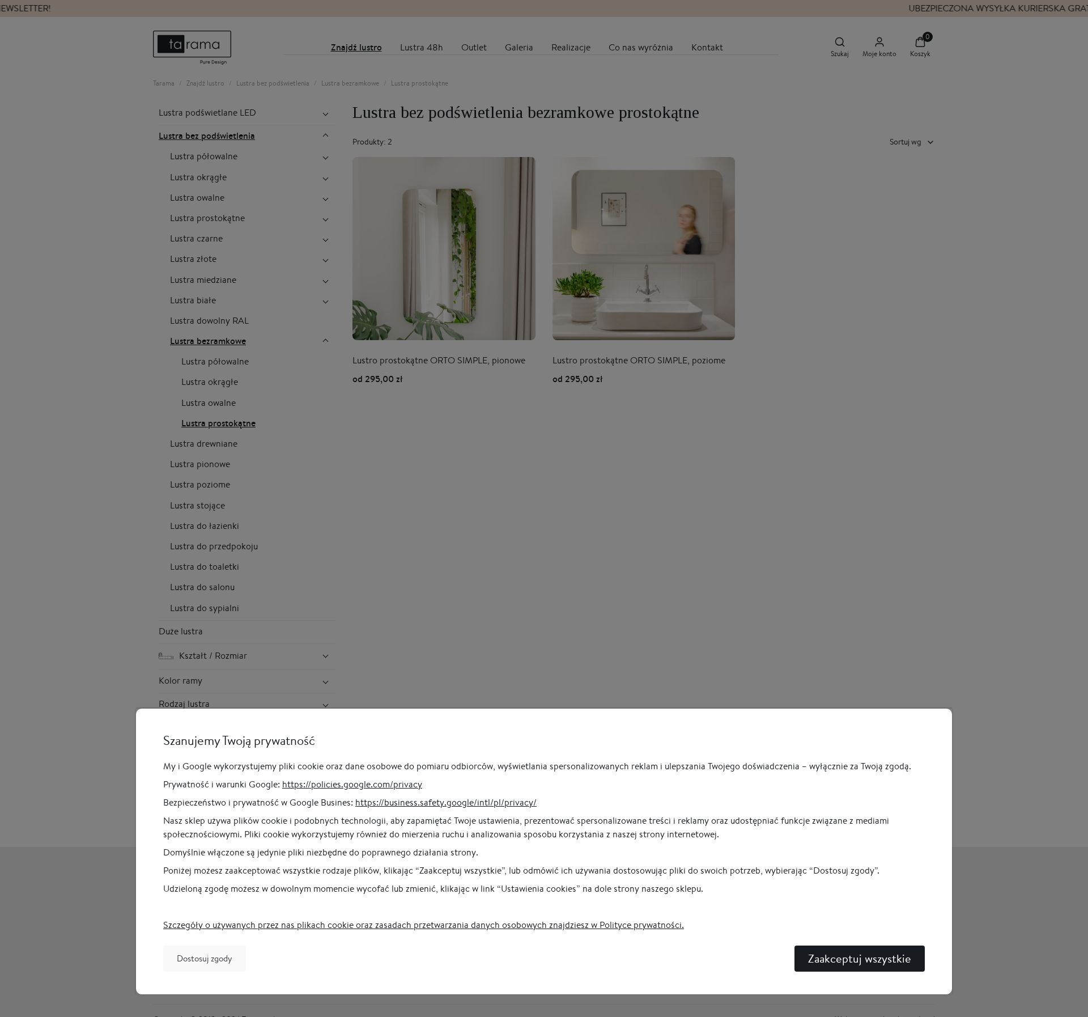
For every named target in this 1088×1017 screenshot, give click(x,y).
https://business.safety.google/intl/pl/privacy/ (446, 802)
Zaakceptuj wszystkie (859, 958)
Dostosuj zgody (204, 958)
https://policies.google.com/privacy (352, 784)
